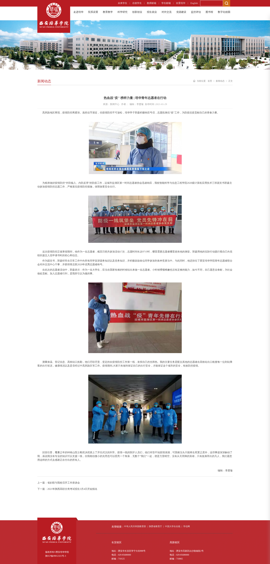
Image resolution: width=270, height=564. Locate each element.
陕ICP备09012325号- (55, 556)
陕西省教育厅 (155, 526)
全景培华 (180, 3)
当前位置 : (202, 81)
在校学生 (137, 3)
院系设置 (93, 12)
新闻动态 (220, 81)
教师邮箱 (151, 3)
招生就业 (152, 12)
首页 (210, 81)
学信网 (186, 526)
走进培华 (78, 12)
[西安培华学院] (53, 15)
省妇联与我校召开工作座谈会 (63, 482)
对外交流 (167, 12)
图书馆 (209, 12)
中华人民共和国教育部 (135, 526)
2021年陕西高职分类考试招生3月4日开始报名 (72, 489)
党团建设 (181, 12)
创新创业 (137, 12)
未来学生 (122, 3)
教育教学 (108, 12)
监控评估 (196, 12)
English (194, 3)
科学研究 (123, 12)
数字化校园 (224, 12)
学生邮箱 (166, 3)
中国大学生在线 (172, 526)
